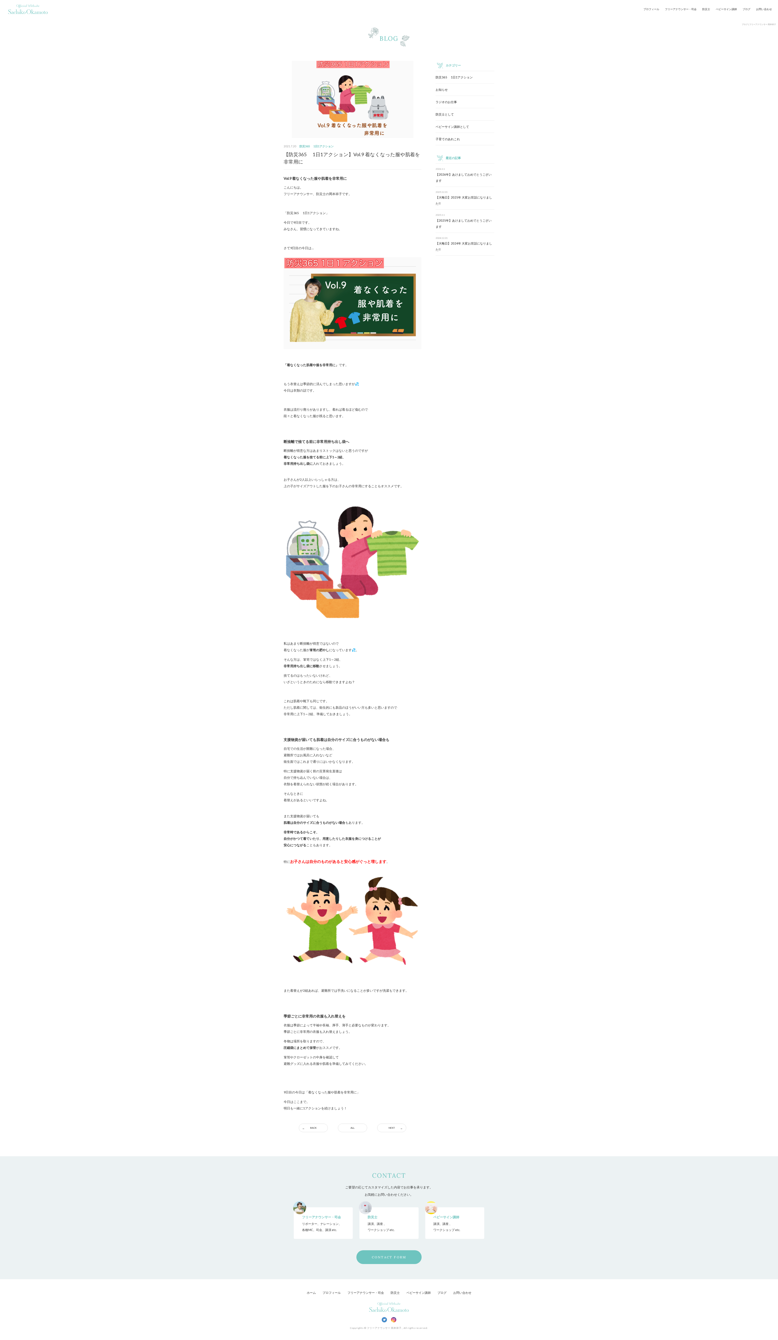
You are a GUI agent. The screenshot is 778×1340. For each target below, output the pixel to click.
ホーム (311, 1292)
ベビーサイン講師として (452, 126)
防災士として (445, 114)
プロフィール (651, 9)
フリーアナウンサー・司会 (681, 9)
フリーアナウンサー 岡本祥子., (385, 1327)
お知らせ (442, 89)
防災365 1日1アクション (454, 77)
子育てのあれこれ (448, 139)
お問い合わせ (764, 9)
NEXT (392, 1127)
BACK (313, 1127)
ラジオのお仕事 (446, 102)
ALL (353, 1127)
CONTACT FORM (389, 1257)
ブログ (746, 9)
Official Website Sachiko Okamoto (28, 9)
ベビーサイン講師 (726, 9)
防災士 (706, 9)
